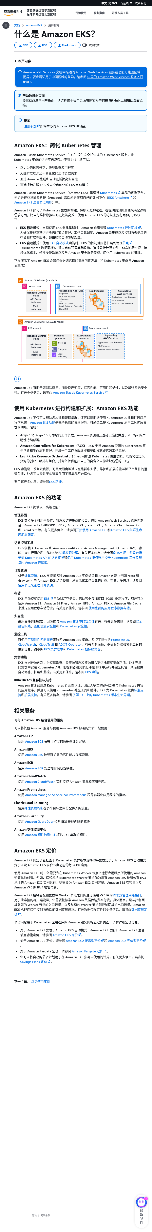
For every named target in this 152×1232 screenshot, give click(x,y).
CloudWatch (27, 644)
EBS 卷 (48, 599)
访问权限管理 (68, 553)
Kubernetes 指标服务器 (84, 649)
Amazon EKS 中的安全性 (77, 621)
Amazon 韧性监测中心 (41, 835)
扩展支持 (30, 695)
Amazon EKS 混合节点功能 (33, 202)
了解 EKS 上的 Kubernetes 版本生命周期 (101, 695)
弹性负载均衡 (33, 808)
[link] (53, 25)
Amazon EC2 (34, 741)
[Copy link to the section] (11, 145)
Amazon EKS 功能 (42, 422)
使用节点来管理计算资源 (35, 585)
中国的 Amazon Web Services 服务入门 (115, 77)
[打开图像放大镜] (17, 379)
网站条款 (45, 1215)
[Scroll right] (131, 13)
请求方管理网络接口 (127, 895)
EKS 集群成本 (53, 649)
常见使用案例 (40, 982)
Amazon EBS (34, 755)
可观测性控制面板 (40, 640)
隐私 (34, 1215)
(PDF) (27, 82)
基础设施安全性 (45, 626)
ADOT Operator (70, 644)
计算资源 (30, 576)
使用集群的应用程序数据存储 (109, 608)
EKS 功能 (55, 482)
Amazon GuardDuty (39, 821)
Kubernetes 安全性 (73, 626)
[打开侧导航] (6, 25)
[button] (22, 61)
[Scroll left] (72, 13)
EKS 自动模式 (59, 243)
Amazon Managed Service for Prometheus (55, 795)
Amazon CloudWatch (40, 782)
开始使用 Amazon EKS (91, 530)
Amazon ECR (34, 768)
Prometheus (120, 640)
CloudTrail (46, 644)
